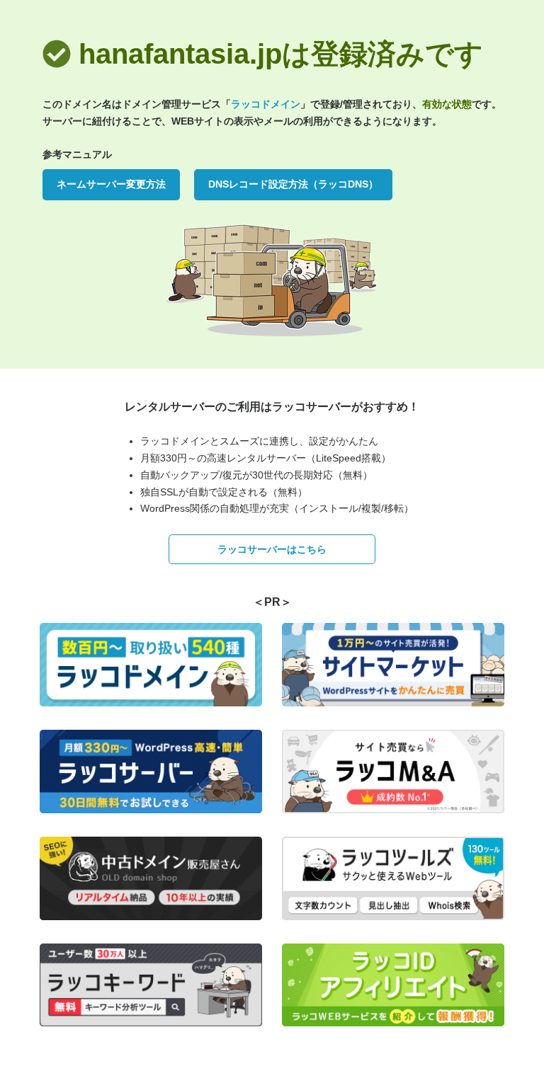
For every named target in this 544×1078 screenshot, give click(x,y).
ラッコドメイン (265, 104)
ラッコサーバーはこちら (272, 549)
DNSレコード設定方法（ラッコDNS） (293, 184)
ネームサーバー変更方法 (111, 184)
